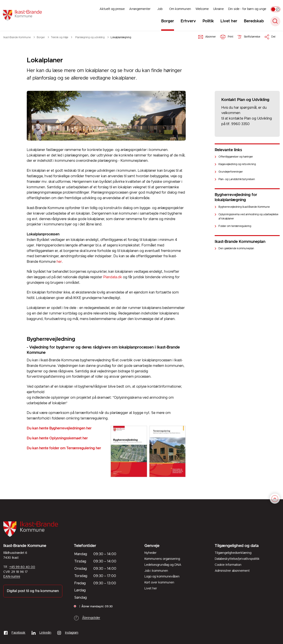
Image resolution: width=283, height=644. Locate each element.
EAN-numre (11, 576)
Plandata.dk (112, 277)
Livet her (228, 21)
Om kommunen (180, 9)
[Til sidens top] (275, 498)
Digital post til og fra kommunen (33, 591)
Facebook (18, 632)
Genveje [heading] (151, 546)
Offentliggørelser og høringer (235, 156)
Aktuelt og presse (112, 9)
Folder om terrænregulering (234, 226)
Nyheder (150, 552)
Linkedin (45, 632)
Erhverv (188, 21)
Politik (208, 21)
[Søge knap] (275, 21)
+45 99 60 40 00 (22, 567)
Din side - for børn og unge (247, 9)
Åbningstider (91, 617)
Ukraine (218, 9)
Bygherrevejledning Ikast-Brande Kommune (244, 207)
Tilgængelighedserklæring (233, 552)
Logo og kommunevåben (162, 576)
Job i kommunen (156, 570)
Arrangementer (140, 9)
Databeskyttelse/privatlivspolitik (237, 558)
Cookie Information (228, 564)
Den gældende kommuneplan (236, 248)
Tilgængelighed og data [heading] (237, 546)
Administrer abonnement (232, 570)
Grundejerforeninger (230, 171)
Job (160, 9)
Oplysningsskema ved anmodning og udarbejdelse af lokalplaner (248, 216)
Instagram (71, 632)
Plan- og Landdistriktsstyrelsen (236, 179)
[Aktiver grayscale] (275, 9)
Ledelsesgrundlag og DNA (162, 564)
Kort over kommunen (159, 582)
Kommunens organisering (162, 558)
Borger (167, 21)
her (59, 261)
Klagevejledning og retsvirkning (237, 164)
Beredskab (254, 21)
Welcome (202, 9)
